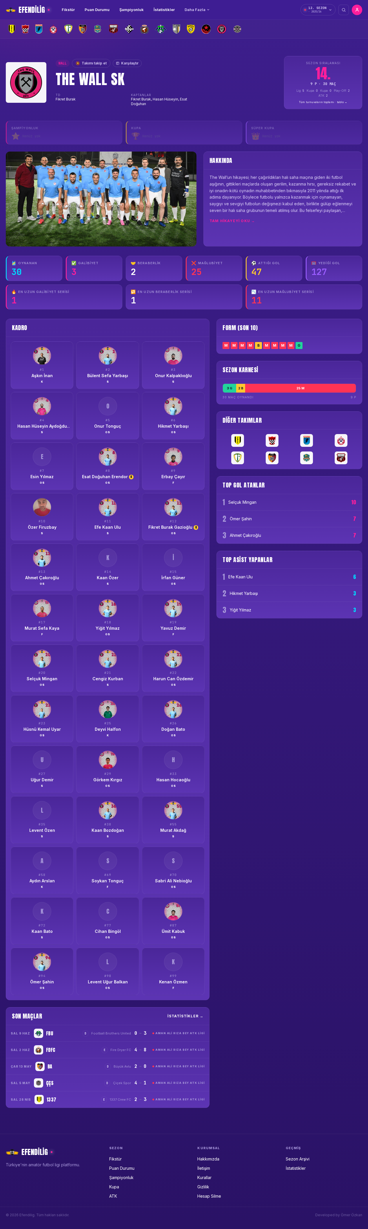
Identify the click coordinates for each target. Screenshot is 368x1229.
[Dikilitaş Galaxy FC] (113, 29)
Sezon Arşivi (297, 1158)
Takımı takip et (91, 63)
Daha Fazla (195, 9)
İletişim (203, 1168)
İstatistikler (164, 9)
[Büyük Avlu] (82, 29)
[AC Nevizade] (25, 29)
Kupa (114, 1186)
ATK (113, 1196)
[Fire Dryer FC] (144, 29)
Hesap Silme (209, 1196)
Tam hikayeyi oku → (232, 221)
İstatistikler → (185, 1016)
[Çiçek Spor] (237, 29)
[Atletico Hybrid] (53, 29)
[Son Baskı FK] (190, 29)
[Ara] (343, 10)
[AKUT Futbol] (39, 29)
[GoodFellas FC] (176, 29)
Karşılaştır (130, 63)
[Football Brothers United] (161, 29)
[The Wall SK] (222, 29)
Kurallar (204, 1177)
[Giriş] (357, 10)
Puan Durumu (97, 9)
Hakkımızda (208, 1158)
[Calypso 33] (98, 29)
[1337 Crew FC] (12, 29)
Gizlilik (203, 1186)
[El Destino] (129, 29)
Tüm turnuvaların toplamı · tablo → (323, 102)
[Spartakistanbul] (206, 29)
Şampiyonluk (131, 9)
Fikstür (68, 9)
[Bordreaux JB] (68, 29)
